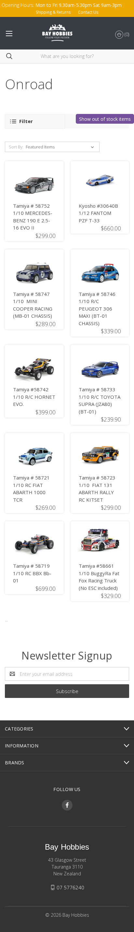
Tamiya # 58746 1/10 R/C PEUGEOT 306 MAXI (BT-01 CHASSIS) (97, 309)
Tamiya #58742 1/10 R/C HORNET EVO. (34, 396)
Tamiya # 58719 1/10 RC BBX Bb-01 (32, 573)
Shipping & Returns (53, 12)
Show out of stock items (105, 119)
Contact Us (88, 12)
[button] (35, 121)
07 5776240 (70, 887)
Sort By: (16, 147)
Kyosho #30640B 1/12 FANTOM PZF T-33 (98, 213)
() (126, 34)
